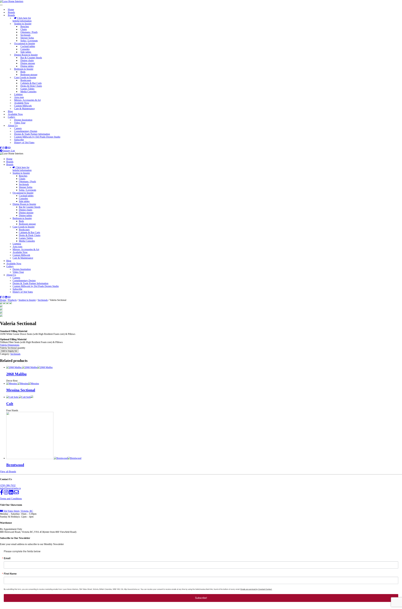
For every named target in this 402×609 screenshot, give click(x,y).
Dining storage (27, 63)
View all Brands (8, 471)
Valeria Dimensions (9, 345)
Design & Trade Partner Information (32, 134)
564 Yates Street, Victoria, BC (18, 511)
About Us (13, 125)
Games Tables (27, 88)
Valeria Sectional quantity (12, 347)
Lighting (18, 94)
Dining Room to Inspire (26, 54)
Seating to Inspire (22, 23)
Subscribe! (201, 598)
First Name (10, 573)
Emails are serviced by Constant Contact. (256, 589)
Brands (11, 12)
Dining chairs (27, 60)
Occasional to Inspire (24, 43)
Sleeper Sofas (27, 37)
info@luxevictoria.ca (10, 488)
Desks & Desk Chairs (31, 86)
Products (12, 300)
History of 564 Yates (24, 142)
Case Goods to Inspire (25, 77)
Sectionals (25, 35)
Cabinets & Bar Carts (31, 83)
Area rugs (19, 97)
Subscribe (19, 139)
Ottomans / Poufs (29, 32)
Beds (22, 71)
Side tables (25, 52)
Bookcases (25, 80)
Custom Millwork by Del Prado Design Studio (37, 137)
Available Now (21, 103)
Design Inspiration (23, 120)
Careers (18, 128)
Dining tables (27, 66)
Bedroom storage (28, 74)
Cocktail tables (27, 46)
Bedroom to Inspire (23, 69)
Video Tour (19, 122)
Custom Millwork (23, 105)
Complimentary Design (25, 131)
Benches (24, 26)
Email (7, 558)
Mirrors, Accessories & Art (27, 100)
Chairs (23, 29)
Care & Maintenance (24, 108)
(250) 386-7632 (8, 485)
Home (11, 9)
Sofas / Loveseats (29, 40)
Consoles (25, 49)
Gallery (11, 117)
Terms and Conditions (11, 498)
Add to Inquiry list (9, 351)
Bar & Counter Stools (31, 57)
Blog (10, 111)
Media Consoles (28, 91)
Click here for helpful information (22, 19)
